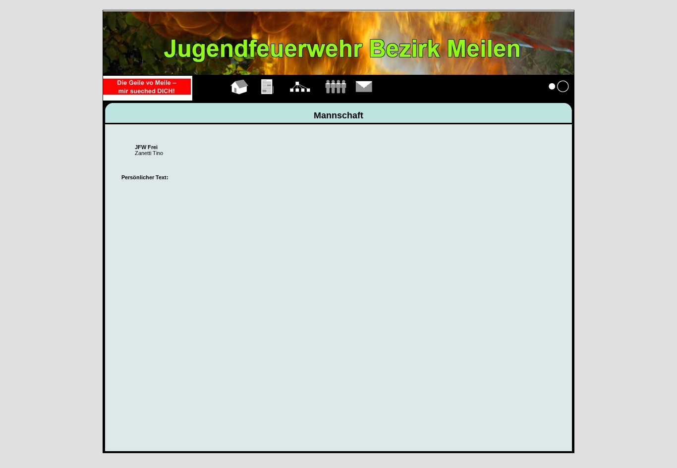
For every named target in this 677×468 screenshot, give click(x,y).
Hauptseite (240, 98)
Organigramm (300, 98)
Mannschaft (335, 98)
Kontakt (364, 98)
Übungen (268, 98)
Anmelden (559, 98)
